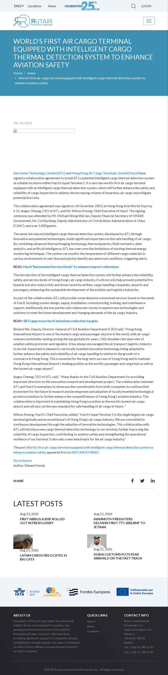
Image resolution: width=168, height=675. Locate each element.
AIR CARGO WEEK (85, 452)
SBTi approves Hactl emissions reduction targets (60, 321)
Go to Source (22, 460)
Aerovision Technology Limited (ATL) (39, 173)
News (52, 6)
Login (146, 6)
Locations (34, 6)
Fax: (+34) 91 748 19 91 (139, 652)
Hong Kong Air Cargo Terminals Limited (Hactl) (105, 173)
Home (17, 73)
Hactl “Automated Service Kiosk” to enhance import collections (71, 267)
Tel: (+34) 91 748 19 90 (138, 647)
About (91, 621)
